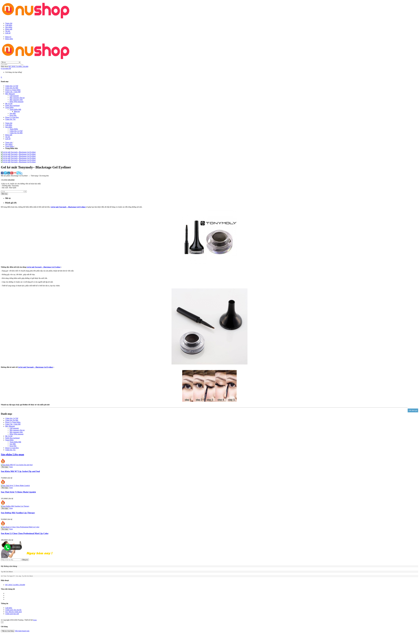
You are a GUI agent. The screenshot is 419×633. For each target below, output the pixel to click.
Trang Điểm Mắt (15, 442)
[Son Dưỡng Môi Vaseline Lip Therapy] (15, 506)
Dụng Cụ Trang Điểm (12, 422)
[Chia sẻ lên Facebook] (2, 173)
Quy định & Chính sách (13, 612)
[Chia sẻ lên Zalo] (21, 173)
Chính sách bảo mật (12, 614)
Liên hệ (7, 33)
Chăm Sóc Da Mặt (11, 420)
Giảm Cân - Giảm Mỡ (12, 424)
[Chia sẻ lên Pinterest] (11, 173)
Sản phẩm (8, 27)
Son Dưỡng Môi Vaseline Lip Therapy (18, 513)
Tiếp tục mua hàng (8, 631)
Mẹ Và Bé (8, 436)
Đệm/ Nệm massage (16, 434)
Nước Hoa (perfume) (12, 438)
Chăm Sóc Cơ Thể (11, 418)
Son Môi (13, 444)
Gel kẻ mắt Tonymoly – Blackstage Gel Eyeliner (68, 207)
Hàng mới (8, 29)
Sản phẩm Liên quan (12, 454)
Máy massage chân (16, 432)
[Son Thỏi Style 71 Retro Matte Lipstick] (15, 485)
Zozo (35, 620)
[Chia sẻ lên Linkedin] (8, 173)
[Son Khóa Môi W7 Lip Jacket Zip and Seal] (17, 465)
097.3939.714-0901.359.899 (18, 66)
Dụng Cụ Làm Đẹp (12, 448)
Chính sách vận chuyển (13, 610)
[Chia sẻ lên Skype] (18, 173)
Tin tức (7, 31)
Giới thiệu (8, 25)
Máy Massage (10, 426)
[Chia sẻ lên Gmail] (15, 173)
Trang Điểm (9, 440)
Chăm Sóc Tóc (10, 450)
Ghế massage (14, 428)
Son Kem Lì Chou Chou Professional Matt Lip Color (24, 533)
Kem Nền (13, 446)
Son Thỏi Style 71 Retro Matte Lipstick (18, 492)
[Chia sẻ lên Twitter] (5, 173)
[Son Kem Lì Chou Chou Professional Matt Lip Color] (20, 527)
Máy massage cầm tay (17, 430)
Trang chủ (8, 23)
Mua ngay (5, 467)
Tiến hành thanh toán (22, 631)
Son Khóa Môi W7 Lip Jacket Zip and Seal (20, 471)
